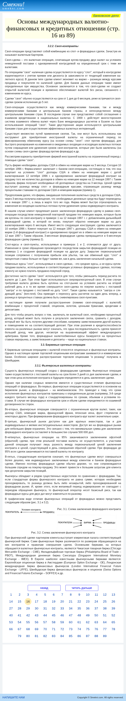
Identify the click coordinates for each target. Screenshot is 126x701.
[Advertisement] (63, 669)
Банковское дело (106, 15)
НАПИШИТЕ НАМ (13, 697)
